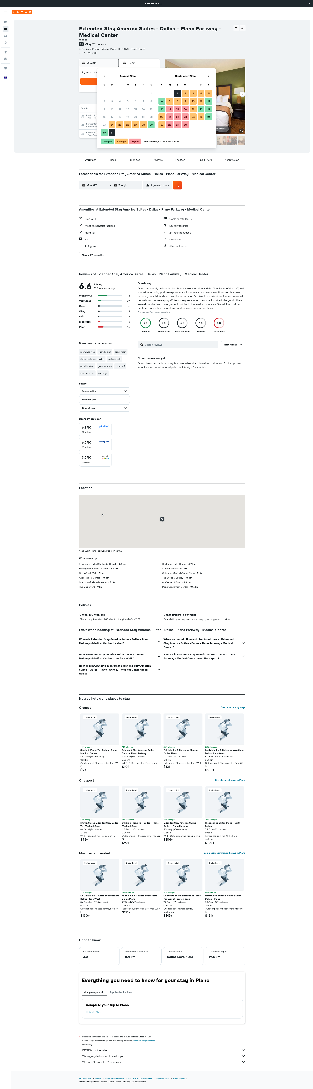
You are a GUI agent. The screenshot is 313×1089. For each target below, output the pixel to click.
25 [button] (119, 124)
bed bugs (102, 373)
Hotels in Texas (162, 1078)
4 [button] (120, 101)
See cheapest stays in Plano (230, 780)
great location (105, 366)
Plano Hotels (179, 1078)
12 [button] (128, 109)
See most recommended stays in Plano (224, 852)
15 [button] (151, 109)
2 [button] (104, 101)
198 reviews (99, 44)
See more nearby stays (233, 707)
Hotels (98, 1078)
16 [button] (104, 116)
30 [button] (104, 132)
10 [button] (112, 109)
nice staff (120, 366)
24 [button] (112, 124)
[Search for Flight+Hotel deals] (5, 42)
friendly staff (105, 351)
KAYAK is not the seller (95, 1050)
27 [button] (135, 124)
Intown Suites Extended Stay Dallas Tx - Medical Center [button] (99, 824)
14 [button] (143, 109)
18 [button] (120, 116)
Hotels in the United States (140, 1078)
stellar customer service (92, 359)
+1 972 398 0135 (88, 53)
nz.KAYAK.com (85, 1078)
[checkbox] (95, 429)
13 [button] (135, 109)
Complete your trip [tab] (94, 992)
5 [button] (127, 101)
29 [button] (151, 124)
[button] (309, 3)
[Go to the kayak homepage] (22, 12)
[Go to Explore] (5, 52)
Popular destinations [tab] (121, 992)
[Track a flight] (5, 59)
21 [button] (143, 116)
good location (87, 366)
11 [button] (120, 109)
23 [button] (104, 124)
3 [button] (112, 101)
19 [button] (128, 116)
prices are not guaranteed (144, 1040)
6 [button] (135, 101)
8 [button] (151, 101)
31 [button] (112, 132)
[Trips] (5, 68)
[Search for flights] (5, 22)
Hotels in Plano (93, 1012)
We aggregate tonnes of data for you (103, 1056)
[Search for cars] (5, 36)
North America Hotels (114, 1078)
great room (120, 351)
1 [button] (151, 93)
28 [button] (143, 124)
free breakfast (87, 373)
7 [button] (143, 101)
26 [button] (127, 124)
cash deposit (114, 359)
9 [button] (104, 109)
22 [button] (151, 116)
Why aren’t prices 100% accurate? (101, 1062)
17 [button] (112, 116)
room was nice (87, 351)
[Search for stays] (5, 29)
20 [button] (135, 116)
